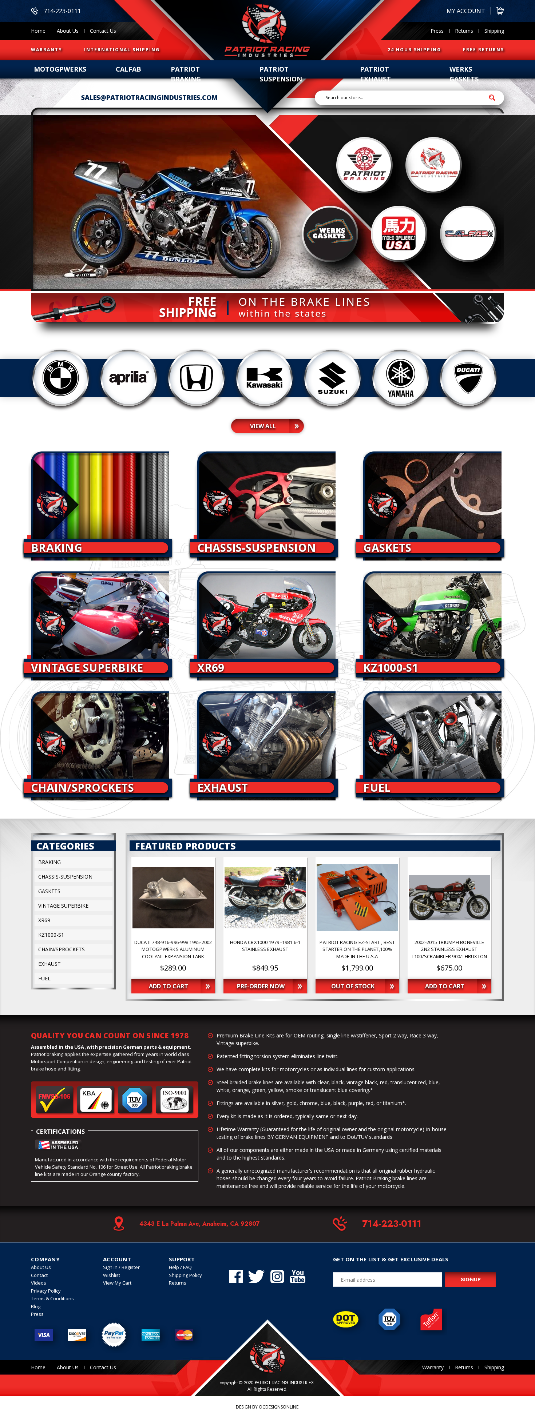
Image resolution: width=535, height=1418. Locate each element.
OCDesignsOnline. (279, 1407)
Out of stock (352, 986)
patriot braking (186, 74)
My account (466, 11)
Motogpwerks (60, 69)
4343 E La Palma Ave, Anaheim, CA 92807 (199, 1224)
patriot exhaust (375, 74)
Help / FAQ (180, 1267)
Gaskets (49, 891)
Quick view (173, 898)
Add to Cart (168, 986)
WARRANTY (46, 50)
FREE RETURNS (483, 50)
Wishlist (111, 1275)
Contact (39, 1275)
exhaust (49, 963)
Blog (35, 1306)
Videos (38, 1283)
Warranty (433, 1367)
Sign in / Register (121, 1267)
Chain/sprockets (61, 949)
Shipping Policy (185, 1275)
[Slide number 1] (267, 199)
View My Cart (117, 1283)
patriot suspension (280, 74)
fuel (44, 978)
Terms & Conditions (52, 1298)
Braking (49, 862)
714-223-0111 (62, 11)
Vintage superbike (63, 905)
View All (263, 426)
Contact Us (103, 30)
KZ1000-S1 (51, 934)
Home (38, 30)
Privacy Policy (46, 1291)
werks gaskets (464, 74)
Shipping (494, 30)
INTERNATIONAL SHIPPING (122, 50)
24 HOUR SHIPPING (414, 50)
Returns (464, 30)
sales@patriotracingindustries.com (149, 97)
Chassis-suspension (65, 876)
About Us (68, 30)
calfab (128, 69)
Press (437, 30)
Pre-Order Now (261, 986)
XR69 (44, 920)
